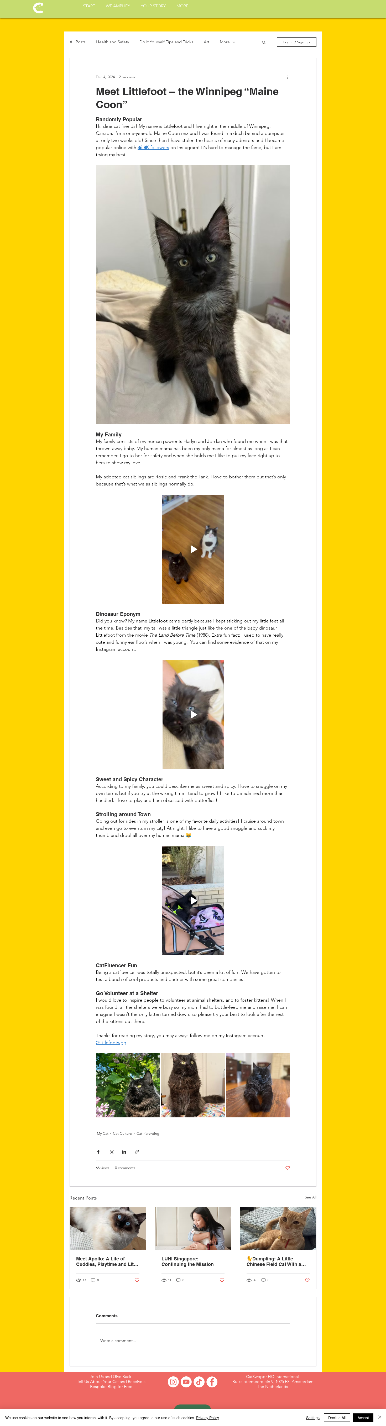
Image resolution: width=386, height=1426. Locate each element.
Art (206, 41)
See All (310, 1197)
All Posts (78, 41)
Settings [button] (313, 1417)
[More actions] (287, 77)
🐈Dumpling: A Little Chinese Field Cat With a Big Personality (274, 1261)
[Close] (380, 1417)
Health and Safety (112, 41)
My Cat (102, 1133)
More (225, 41)
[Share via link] (136, 1151)
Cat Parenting (148, 1133)
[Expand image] (128, 1085)
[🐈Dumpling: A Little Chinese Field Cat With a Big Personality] (278, 1228)
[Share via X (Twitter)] (111, 1151)
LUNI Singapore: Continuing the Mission (187, 1261)
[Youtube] (186, 1381)
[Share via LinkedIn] (124, 1151)
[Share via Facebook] (98, 1151)
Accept (363, 1417)
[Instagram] (173, 1381)
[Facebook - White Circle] (211, 1381)
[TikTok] (199, 1381)
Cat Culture (122, 1133)
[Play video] (193, 549)
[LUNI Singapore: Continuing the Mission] (193, 1228)
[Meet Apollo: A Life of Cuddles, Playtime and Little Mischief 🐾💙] (108, 1228)
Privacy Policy (207, 1417)
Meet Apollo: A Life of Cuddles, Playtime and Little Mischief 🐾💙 (107, 1261)
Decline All (337, 1417)
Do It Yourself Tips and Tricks (166, 41)
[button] (263, 42)
